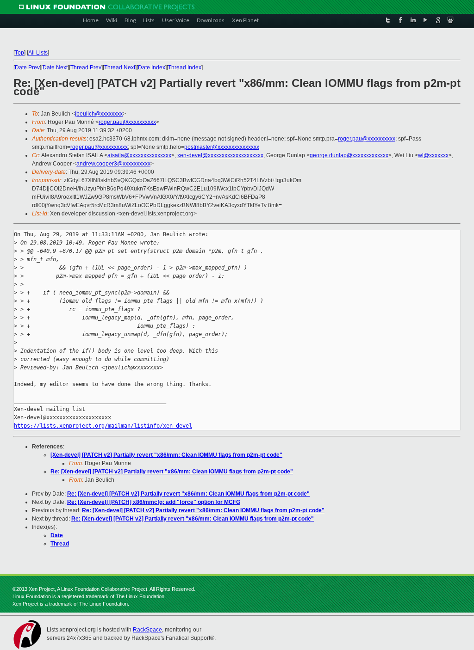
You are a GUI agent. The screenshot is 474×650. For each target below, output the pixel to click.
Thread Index (184, 67)
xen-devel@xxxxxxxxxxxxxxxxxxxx (220, 155)
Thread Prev (85, 67)
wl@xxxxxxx (433, 155)
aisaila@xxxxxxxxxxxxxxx (139, 155)
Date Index (151, 67)
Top (19, 52)
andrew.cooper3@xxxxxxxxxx (113, 163)
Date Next (55, 67)
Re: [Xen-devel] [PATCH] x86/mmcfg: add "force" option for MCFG (153, 502)
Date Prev (27, 67)
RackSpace (147, 629)
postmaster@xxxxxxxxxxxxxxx (221, 147)
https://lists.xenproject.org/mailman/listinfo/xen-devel (103, 426)
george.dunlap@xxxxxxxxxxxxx (349, 155)
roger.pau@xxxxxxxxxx (127, 122)
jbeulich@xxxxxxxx (99, 113)
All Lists (38, 52)
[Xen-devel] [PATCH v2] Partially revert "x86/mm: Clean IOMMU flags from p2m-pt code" (166, 455)
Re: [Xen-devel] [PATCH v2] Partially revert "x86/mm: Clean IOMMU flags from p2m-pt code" (171, 471)
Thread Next (119, 67)
